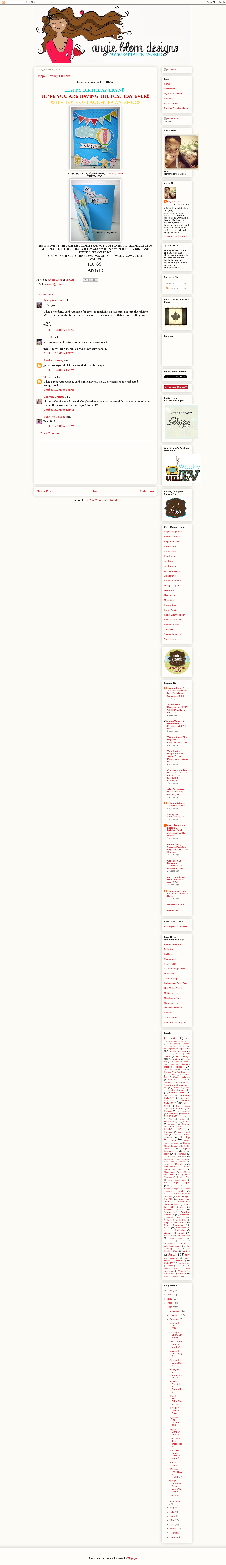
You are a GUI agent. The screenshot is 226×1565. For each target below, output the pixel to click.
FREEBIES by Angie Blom (177, 1121)
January (174, 1537)
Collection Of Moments (174, 862)
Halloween (168, 1132)
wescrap (182, 1274)
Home (95, 491)
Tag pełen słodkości (176, 805)
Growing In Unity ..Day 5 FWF (175, 1335)
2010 (170, 1307)
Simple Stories (171, 1017)
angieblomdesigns (178, 1051)
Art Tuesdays (183, 1056)
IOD (184, 1151)
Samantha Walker (173, 1210)
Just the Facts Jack (171, 1156)
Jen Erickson (170, 566)
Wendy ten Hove (53, 300)
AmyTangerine (169, 1049)
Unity (59, 284)
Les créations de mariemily (176, 826)
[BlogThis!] (87, 280)
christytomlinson (176, 877)
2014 (170, 1290)
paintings (174, 1186)
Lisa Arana (169, 590)
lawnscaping (168, 1159)
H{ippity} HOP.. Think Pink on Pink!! (175, 1400)
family (184, 1114)
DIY (177, 1106)
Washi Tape (182, 1266)
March (173, 1528)
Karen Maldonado (172, 580)
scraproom (185, 1215)
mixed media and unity (177, 1168)
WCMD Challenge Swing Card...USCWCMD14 (176, 1486)
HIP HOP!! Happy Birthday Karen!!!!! (175, 1454)
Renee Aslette (171, 610)
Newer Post (44, 491)
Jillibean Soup (171, 978)
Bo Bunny (168, 954)
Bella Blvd (169, 949)
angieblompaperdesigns (173, 1054)
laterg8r (48, 337)
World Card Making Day (173, 1276)
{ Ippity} (50, 284)
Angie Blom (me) (172, 541)
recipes (183, 1207)
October (174, 1319)
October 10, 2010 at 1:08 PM (58, 353)
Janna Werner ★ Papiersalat (175, 722)
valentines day (184, 1263)
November (175, 1315)
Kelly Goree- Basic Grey (175, 983)
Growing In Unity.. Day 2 (175, 1363)
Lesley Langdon (172, 585)
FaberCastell (172, 1114)
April (172, 1524)
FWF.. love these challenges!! (175, 1442)
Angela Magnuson (173, 531)
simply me (172, 814)
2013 (170, 1294)
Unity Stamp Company (175, 1022)
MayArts (167, 1164)
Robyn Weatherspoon (174, 615)
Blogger (132, 1558)
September (175, 1501)
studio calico (184, 1236)
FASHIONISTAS (171, 1116)
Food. (171, 1119)
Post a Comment (50, 433)
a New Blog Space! (175, 817)
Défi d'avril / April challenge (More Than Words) (176, 833)
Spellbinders (179, 1230)
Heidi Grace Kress (181, 1135)
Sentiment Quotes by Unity (175, 1220)
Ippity (166, 1154)
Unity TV (168, 1263)
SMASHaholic (181, 1228)
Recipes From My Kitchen (176, 108)
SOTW (166, 1230)
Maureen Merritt (53, 397)
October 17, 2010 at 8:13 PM (58, 426)
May (172, 1520)
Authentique (174, 1059)
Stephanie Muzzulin (173, 634)
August (173, 1507)
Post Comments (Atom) (103, 500)
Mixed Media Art (172, 1172)
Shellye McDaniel (172, 619)
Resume (168, 98)
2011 (170, 1303)
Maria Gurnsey (171, 600)
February (175, 1533)
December (175, 1311)
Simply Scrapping (173, 1225)
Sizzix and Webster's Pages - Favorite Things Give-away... (178, 849)
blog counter (168, 121)
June (172, 1516)
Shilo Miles (169, 629)
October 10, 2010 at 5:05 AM (59, 330)
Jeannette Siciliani (54, 417)
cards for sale (170, 1069)
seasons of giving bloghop (177, 1217)
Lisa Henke (169, 595)
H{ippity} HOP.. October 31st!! (174, 1421)
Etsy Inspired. (183, 1111)
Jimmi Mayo (170, 576)
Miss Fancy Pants (172, 998)
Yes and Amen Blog (177, 737)
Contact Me (169, 88)
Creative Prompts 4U (179, 1090)
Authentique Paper (173, 944)
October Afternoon (173, 1007)
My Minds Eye (171, 1003)
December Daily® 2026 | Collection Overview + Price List (178, 710)
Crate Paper (170, 964)
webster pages (171, 1268)
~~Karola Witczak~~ (177, 803)
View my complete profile (176, 236)
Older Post (147, 491)
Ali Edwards (173, 704)
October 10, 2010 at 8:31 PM (58, 390)
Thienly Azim (170, 639)
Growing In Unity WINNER (174, 1325)
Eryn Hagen (170, 556)
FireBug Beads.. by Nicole (176, 926)
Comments (173, 288)
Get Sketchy (172, 1124)
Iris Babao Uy (174, 844)
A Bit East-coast (175, 789)
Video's (170, 1266)
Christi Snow (170, 551)
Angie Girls (184, 1048)
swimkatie (167, 1241)
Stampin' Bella (169, 1236)
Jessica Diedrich (172, 571)
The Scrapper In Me (177, 891)
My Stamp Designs (173, 93)
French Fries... (173, 1463)
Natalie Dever (170, 605)
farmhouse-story (53, 360)
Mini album (180, 1164)
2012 (170, 1299)
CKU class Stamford (177, 1080)
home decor (175, 1143)
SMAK (167, 1227)
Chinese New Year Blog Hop (177, 1072)
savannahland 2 (175, 688)
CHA (184, 1069)
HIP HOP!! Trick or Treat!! (174, 1410)
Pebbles (168, 1012)
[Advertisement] (95, 462)
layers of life (181, 1159)
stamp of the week (174, 1233)
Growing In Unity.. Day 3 (175, 1353)
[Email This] (84, 280)
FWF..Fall (174, 1495)
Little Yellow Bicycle (173, 988)
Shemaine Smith (172, 624)
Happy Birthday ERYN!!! (174, 1432)
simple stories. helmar (175, 1222)
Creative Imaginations (174, 968)
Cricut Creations (177, 1092)
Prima (178, 1196)
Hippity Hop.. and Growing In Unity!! (175, 1373)
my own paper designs (177, 1180)
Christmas (172, 1075)
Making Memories (172, 993)
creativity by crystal (114, 173)
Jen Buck (168, 561)
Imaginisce (169, 973)
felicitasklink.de (175, 904)
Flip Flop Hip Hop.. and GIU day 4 (175, 1344)
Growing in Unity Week (177, 1125)
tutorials (186, 1251)
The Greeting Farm (177, 1247)
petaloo (181, 1191)
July (172, 1512)
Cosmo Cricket (171, 959)
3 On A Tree (172, 1044)
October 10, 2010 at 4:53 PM (58, 370)
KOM (184, 1156)
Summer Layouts (177, 1238)
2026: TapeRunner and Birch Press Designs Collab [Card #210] (177, 693)
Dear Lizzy (169, 1095)
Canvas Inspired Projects (177, 1065)
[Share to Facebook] (93, 280)
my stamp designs (177, 1182)
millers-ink (172, 910)
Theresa (48, 377)
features (186, 1116)
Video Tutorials (171, 103)
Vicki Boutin (173, 751)
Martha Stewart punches (174, 1162)
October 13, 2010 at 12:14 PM (59, 410)
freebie (182, 1119)
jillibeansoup (180, 1154)
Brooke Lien (170, 546)
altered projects (177, 1046)
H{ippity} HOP (172, 1129)
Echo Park (178, 1108)
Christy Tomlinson (181, 1077)
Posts (171, 283)
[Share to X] (90, 280)
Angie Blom (173, 201)
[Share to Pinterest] (96, 280)
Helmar (170, 1137)
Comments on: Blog (177, 770)
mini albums (170, 1167)
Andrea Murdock (172, 536)
